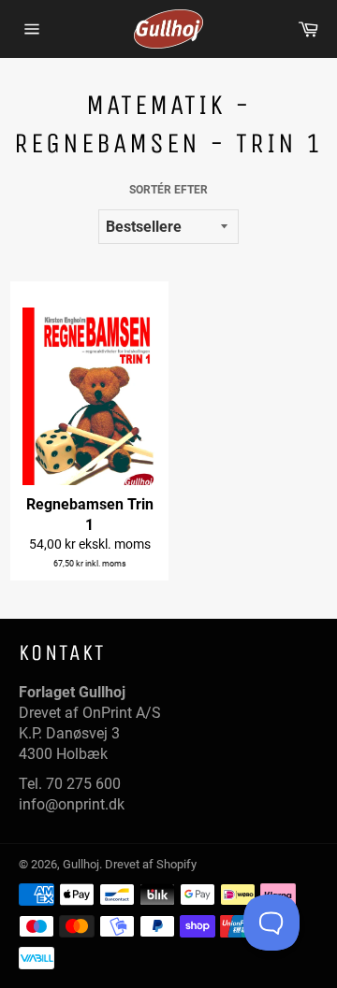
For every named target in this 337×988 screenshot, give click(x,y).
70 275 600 (83, 784)
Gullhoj (81, 864)
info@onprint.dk (72, 804)
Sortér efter (168, 189)
